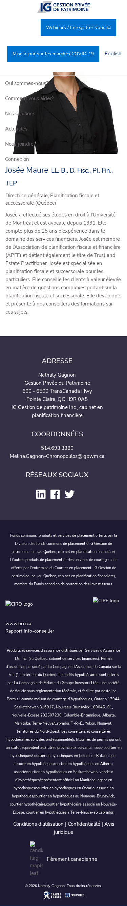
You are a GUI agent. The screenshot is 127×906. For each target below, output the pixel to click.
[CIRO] (46, 607)
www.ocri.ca (18, 623)
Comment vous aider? (29, 98)
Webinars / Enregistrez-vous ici (78, 27)
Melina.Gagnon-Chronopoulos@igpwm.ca (57, 456)
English (113, 53)
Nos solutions (20, 113)
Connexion (17, 159)
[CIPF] (107, 607)
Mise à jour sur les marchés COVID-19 (53, 54)
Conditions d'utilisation (38, 824)
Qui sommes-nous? (26, 83)
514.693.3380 (57, 448)
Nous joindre (19, 144)
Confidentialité (84, 824)
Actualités (16, 128)
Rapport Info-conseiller (29, 631)
